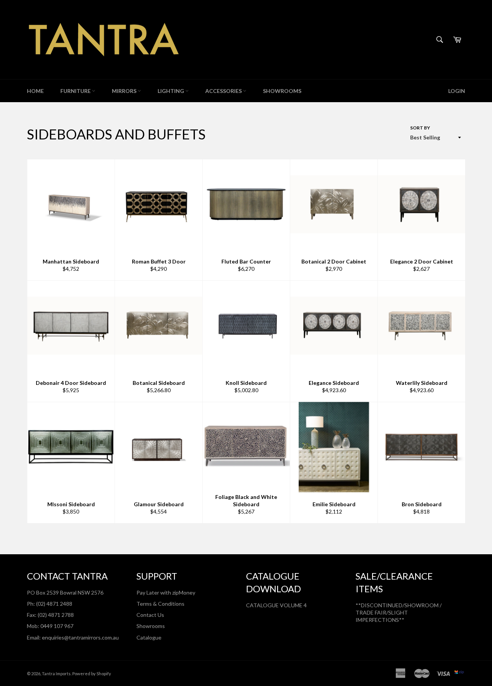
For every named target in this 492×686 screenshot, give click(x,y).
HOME (35, 91)
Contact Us (150, 614)
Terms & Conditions (160, 603)
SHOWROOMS (282, 91)
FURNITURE (76, 91)
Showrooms (150, 626)
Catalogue (148, 637)
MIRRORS (125, 91)
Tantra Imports (56, 673)
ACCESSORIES (224, 91)
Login (456, 91)
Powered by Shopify (91, 673)
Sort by (420, 128)
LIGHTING (171, 91)
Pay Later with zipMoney (165, 592)
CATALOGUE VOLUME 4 (276, 605)
